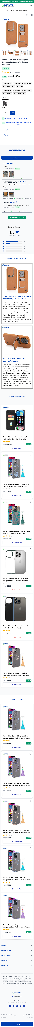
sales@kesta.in (18, 996)
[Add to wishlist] (27, 15)
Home (7, 10)
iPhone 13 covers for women (10, 983)
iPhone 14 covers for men (22, 982)
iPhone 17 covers (7, 976)
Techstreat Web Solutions (28, 1017)
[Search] (31, 5)
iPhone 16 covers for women (22, 976)
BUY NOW (17, 1024)
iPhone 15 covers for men (16, 980)
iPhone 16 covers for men (10, 978)
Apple (12, 10)
